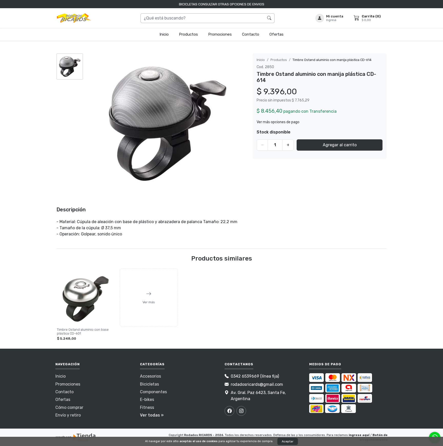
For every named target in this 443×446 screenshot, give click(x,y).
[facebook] (229, 411)
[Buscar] (269, 18)
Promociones (220, 34)
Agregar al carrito (340, 144)
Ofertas (276, 34)
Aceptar (288, 441)
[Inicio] (74, 18)
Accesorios (150, 376)
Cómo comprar (69, 407)
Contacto (250, 34)
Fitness (147, 407)
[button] (329, 18)
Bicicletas (149, 384)
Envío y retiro (68, 415)
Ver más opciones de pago (278, 122)
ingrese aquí (359, 435)
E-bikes (147, 399)
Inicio (164, 34)
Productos (188, 34)
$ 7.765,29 (300, 100)
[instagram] (241, 411)
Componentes (153, 391)
